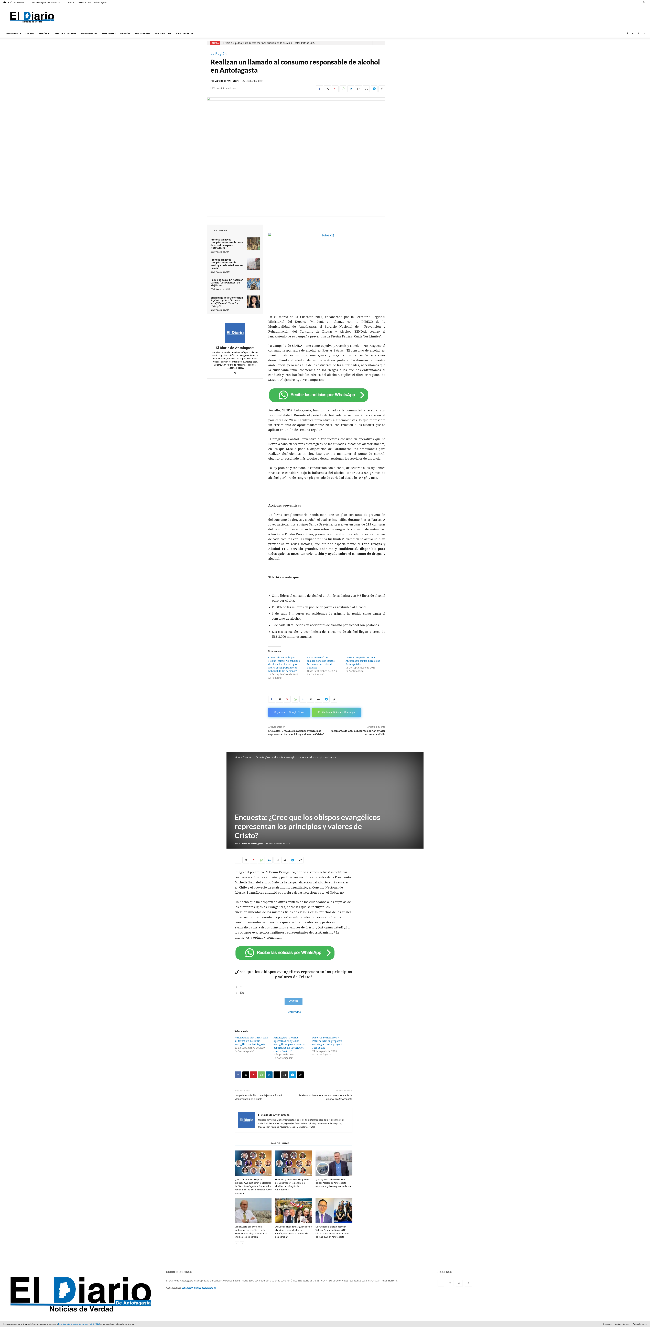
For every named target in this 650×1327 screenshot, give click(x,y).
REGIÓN (43, 33)
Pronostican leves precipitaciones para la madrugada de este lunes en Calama (227, 264)
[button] (644, 2)
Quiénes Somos (84, 2)
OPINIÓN (125, 33)
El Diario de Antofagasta (227, 80)
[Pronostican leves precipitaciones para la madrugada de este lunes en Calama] (253, 264)
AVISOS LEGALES (184, 33)
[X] (644, 33)
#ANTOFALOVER (163, 33)
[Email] (358, 88)
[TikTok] (638, 33)
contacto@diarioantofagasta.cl (199, 1287)
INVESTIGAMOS (142, 33)
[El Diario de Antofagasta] (235, 333)
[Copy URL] (381, 88)
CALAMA (30, 33)
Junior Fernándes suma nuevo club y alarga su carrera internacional (265, 43)
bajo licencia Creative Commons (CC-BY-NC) (79, 1323)
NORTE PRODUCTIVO (65, 33)
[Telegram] (374, 88)
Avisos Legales (100, 2)
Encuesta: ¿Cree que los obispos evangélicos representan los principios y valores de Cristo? (296, 732)
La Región (219, 53)
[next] (380, 43)
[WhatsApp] (343, 88)
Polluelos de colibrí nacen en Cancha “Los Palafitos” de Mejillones (227, 282)
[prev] (375, 43)
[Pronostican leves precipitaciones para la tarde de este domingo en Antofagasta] (253, 243)
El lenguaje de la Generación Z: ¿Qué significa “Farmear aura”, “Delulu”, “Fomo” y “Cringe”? (227, 302)
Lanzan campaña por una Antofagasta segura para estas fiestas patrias (362, 661)
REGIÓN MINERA (89, 33)
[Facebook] (627, 33)
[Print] (366, 88)
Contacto (70, 2)
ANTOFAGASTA (13, 33)
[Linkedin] (350, 88)
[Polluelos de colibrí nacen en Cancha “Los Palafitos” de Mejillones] (253, 284)
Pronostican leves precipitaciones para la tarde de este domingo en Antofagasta (227, 243)
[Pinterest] (335, 88)
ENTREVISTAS (109, 33)
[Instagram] (632, 33)
